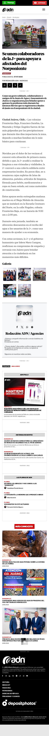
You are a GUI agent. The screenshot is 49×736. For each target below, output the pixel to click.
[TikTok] (20, 676)
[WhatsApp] (4, 85)
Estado (9, 17)
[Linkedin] (9, 676)
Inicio (3, 17)
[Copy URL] (20, 85)
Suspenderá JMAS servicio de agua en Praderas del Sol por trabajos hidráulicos (23, 601)
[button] (9, 275)
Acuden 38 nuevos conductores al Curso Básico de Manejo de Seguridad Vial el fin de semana (23, 442)
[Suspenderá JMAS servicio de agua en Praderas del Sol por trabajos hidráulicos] (24, 582)
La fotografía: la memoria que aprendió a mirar (23, 495)
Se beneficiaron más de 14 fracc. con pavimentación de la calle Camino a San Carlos (23, 454)
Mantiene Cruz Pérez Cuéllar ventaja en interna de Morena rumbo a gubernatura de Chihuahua (22, 410)
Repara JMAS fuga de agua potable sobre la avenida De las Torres (23, 563)
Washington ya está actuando (16, 504)
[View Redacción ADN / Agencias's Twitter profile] (22, 327)
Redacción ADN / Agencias (24, 333)
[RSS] (13, 676)
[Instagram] (6, 676)
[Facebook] (10, 85)
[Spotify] (16, 676)
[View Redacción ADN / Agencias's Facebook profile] (17, 327)
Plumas (7, 481)
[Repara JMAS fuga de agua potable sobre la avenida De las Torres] (24, 544)
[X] (15, 85)
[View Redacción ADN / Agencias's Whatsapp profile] (27, 327)
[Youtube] (27, 676)
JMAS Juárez (15, 366)
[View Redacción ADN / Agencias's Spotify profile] (32, 327)
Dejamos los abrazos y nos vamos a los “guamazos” (20, 484)
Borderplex (16, 17)
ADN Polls (7, 407)
